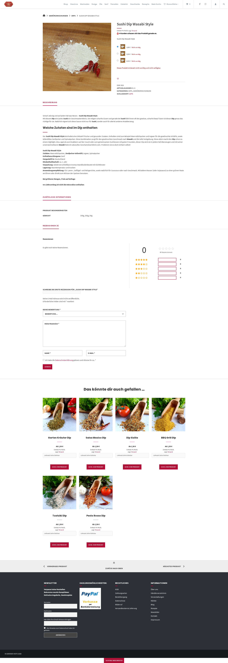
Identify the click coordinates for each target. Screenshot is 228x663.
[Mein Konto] (215, 4)
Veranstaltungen (157, 597)
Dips (73, 15)
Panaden (114, 4)
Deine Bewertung (51, 309)
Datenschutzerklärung (64, 360)
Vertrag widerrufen (114, 660)
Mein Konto (156, 4)
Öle (100, 4)
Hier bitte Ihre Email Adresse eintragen (57, 619)
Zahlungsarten (121, 593)
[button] (118, 78)
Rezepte (145, 4)
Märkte (153, 601)
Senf (106, 4)
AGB (117, 589)
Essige (94, 4)
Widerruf (118, 604)
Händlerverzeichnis (158, 593)
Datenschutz (120, 601)
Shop (66, 4)
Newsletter (155, 612)
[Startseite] (9, 4)
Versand (134, 31)
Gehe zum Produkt (59, 467)
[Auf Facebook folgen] (200, 4)
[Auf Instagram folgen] (205, 4)
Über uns (154, 589)
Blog (152, 604)
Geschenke (135, 4)
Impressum (155, 620)
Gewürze (74, 4)
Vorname (47, 602)
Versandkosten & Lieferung (126, 608)
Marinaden (84, 4)
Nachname (48, 611)
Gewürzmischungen (58, 15)
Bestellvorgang (121, 597)
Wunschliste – (172, 4)
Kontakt (154, 616)
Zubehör (124, 4)
